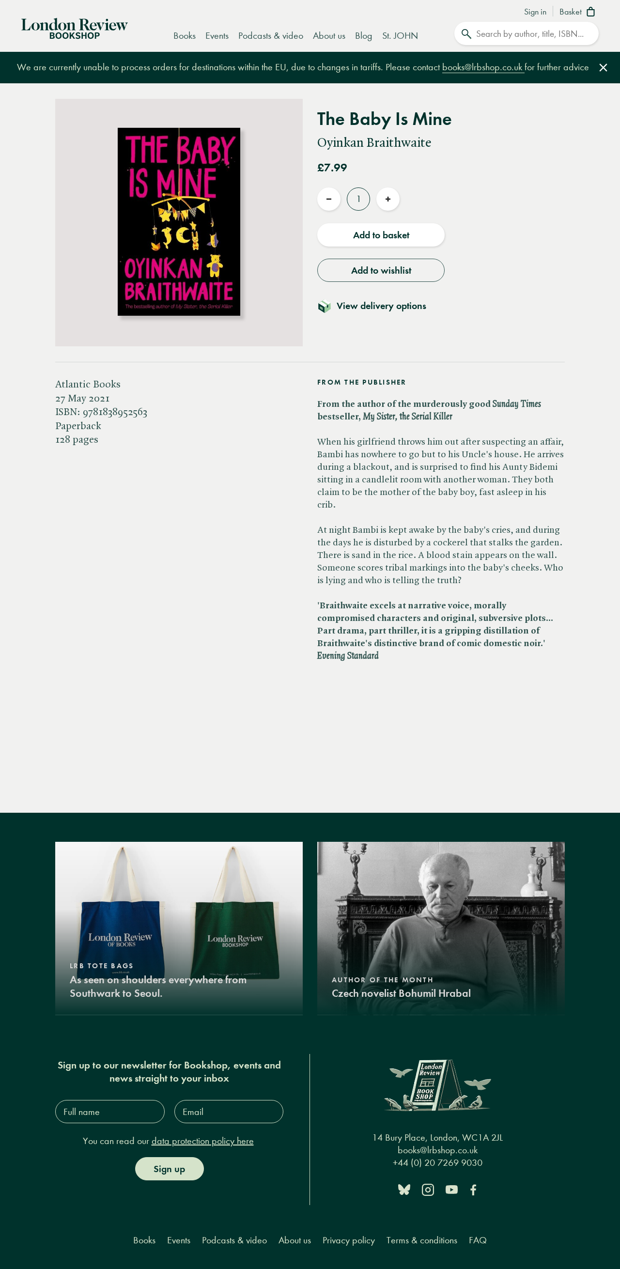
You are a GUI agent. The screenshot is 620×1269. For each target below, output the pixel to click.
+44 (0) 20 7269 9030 (437, 1162)
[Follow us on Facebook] (473, 1189)
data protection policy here (203, 1140)
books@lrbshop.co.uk (483, 67)
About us (329, 35)
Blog (363, 35)
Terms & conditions (422, 1240)
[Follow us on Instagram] (428, 1189)
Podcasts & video (270, 35)
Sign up (169, 1169)
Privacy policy (349, 1240)
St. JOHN (400, 35)
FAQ (478, 1240)
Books (184, 35)
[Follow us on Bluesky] (404, 1189)
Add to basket (381, 235)
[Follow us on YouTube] (452, 1189)
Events (217, 35)
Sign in (535, 12)
